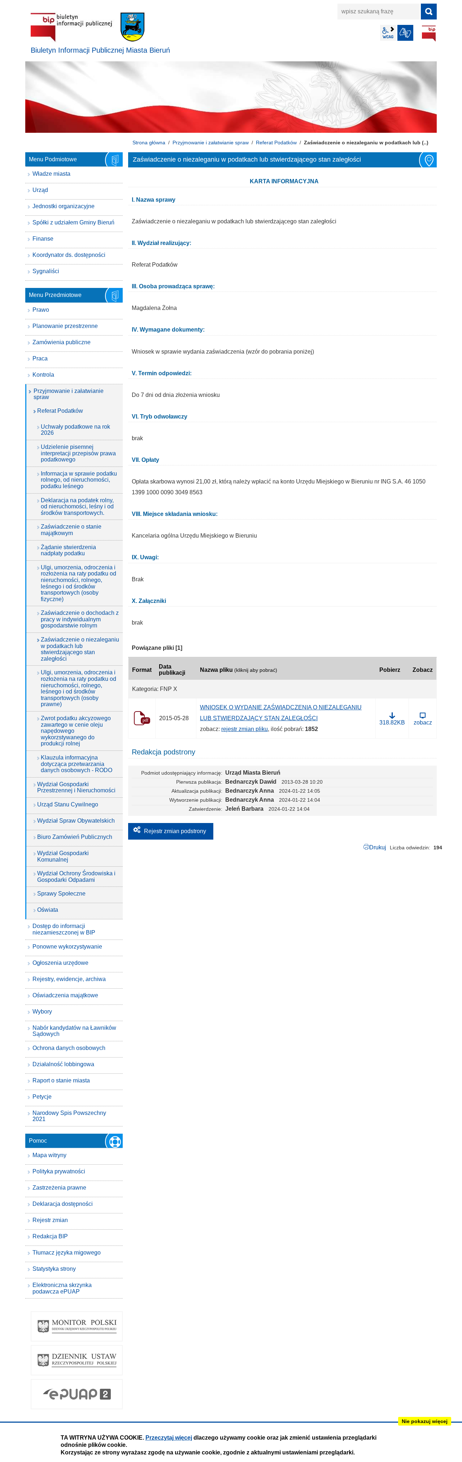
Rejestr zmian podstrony (175, 831)
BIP (429, 33)
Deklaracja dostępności (62, 1204)
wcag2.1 (388, 33)
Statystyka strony (54, 1269)
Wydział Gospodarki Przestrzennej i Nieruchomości (76, 787)
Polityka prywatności (58, 1171)
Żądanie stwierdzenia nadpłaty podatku (68, 550)
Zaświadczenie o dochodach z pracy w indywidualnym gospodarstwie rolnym (80, 619)
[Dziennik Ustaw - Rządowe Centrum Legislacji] (77, 1360)
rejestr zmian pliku (244, 729)
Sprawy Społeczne (61, 893)
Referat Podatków (276, 142)
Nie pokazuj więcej (425, 1421)
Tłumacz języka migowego (66, 1252)
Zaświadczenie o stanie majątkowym (71, 530)
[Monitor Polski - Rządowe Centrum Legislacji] (77, 1326)
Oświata (47, 910)
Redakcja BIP (50, 1236)
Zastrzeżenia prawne (59, 1188)
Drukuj (377, 847)
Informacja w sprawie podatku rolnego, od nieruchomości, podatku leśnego (79, 479)
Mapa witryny (49, 1155)
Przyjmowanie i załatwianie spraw (211, 142)
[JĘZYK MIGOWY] (405, 33)
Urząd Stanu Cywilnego (67, 804)
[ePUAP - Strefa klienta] (77, 1394)
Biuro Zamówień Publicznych (74, 837)
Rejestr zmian (50, 1220)
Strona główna (148, 142)
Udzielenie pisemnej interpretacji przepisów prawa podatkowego (78, 453)
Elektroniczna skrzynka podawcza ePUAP (62, 1288)
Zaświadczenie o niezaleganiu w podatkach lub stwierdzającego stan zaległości (80, 649)
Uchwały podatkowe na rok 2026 (75, 430)
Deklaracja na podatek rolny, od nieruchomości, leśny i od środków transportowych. (77, 506)
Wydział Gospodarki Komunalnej (63, 856)
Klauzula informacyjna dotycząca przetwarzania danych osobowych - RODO (76, 763)
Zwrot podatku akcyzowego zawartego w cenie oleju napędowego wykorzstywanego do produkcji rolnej (76, 731)
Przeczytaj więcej (168, 1438)
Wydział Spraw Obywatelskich (76, 821)
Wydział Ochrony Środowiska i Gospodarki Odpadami (76, 876)
